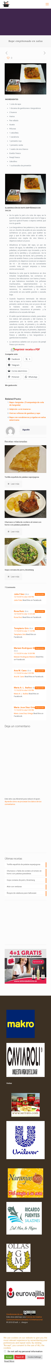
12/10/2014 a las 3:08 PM (24, 597)
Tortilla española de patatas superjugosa (22, 477)
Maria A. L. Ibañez (23, 687)
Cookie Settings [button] (34, 1357)
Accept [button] (9, 1357)
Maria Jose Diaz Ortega (25, 707)
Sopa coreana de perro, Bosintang (19, 570)
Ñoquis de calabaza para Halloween (21, 893)
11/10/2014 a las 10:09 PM (24, 653)
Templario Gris (21, 628)
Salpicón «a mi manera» (20, 409)
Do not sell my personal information (25, 1351)
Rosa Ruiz (19, 611)
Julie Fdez (19, 594)
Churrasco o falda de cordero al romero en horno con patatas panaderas (24, 872)
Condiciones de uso (14, 1314)
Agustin (26, 430)
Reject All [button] (20, 1357)
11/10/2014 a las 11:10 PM (24, 631)
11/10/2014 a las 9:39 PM (24, 673)
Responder (40, 594)
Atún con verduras (14, 886)
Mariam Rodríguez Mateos (27, 648)
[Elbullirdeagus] (6, 4)
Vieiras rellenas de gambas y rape (24, 413)
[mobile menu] (47, 4)
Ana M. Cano (20, 670)
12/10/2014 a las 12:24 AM (24, 614)
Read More (9, 1361)
